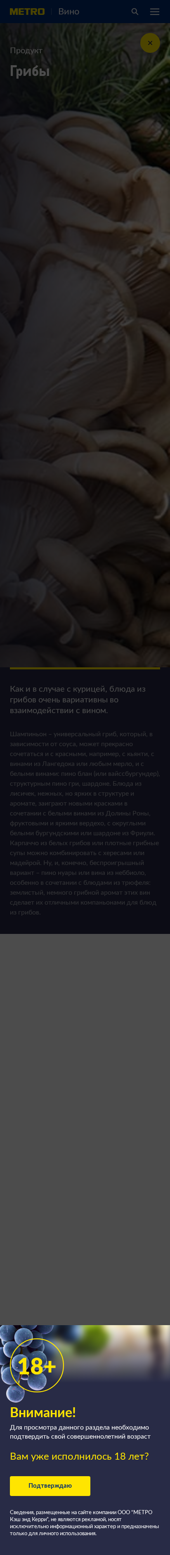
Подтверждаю (50, 1486)
